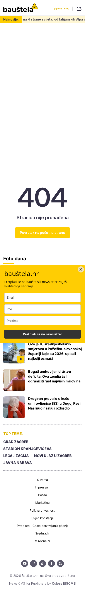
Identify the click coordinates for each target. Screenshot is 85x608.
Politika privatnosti (42, 510)
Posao (42, 495)
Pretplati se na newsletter (42, 334)
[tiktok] (42, 563)
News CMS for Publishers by (42, 583)
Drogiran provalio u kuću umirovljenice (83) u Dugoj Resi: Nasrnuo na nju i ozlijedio (55, 403)
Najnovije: (11, 19)
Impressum (42, 487)
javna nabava (17, 463)
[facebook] (51, 563)
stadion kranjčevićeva (27, 449)
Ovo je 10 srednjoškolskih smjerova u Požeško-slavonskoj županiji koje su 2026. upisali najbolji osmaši (55, 351)
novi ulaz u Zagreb (53, 456)
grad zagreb (16, 442)
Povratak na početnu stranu (42, 232)
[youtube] (24, 563)
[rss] (60, 563)
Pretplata (61, 9)
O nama (42, 479)
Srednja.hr (42, 533)
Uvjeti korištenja (42, 518)
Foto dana (14, 258)
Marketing (42, 502)
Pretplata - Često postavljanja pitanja (42, 526)
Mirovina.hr (42, 541)
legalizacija (16, 456)
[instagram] (33, 563)
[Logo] (20, 8)
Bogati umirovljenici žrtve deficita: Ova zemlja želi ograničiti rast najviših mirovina (54, 376)
